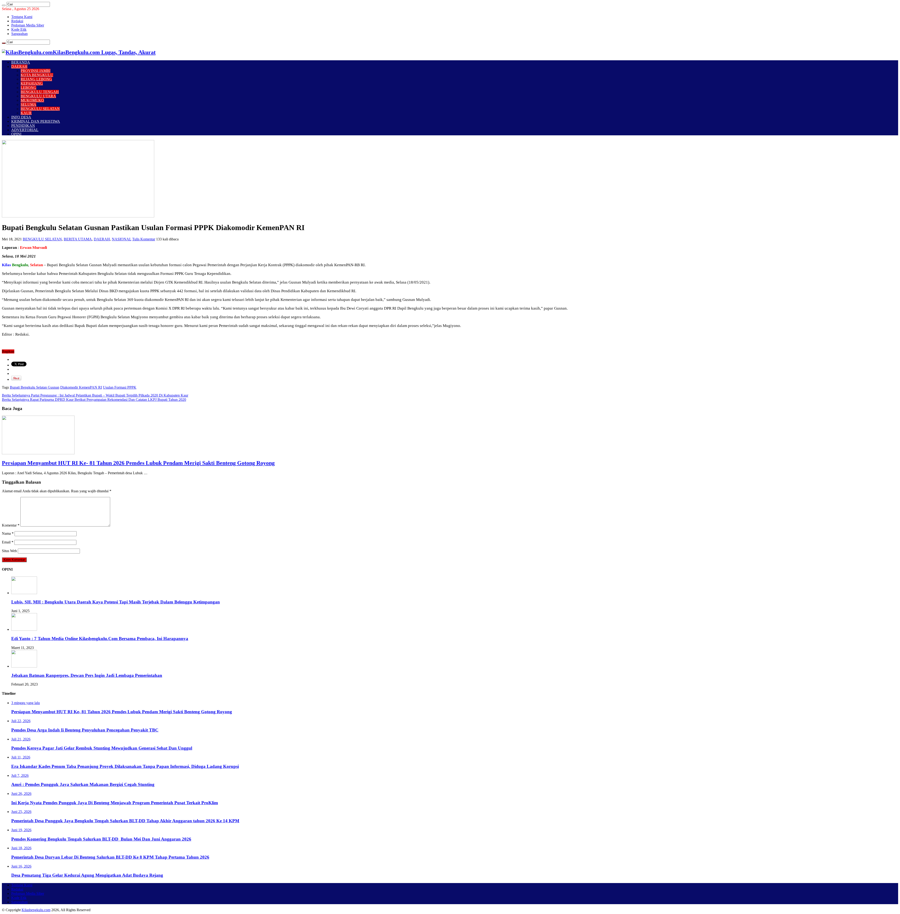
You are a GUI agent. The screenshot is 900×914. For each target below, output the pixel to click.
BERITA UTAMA (78, 239)
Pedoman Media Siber (27, 25)
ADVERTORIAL (24, 130)
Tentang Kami (21, 17)
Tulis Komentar (143, 239)
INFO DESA (21, 117)
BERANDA (20, 62)
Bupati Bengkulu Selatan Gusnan (34, 387)
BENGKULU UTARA (38, 96)
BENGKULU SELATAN (40, 109)
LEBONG (28, 88)
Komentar (10, 525)
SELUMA (28, 104)
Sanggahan (19, 34)
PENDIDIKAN (23, 126)
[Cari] (4, 5)
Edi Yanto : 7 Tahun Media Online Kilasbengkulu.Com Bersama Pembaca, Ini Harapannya (99, 638)
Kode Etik (18, 29)
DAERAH (19, 66)
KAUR (26, 113)
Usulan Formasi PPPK (119, 387)
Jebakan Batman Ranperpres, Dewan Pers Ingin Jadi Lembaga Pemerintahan (86, 675)
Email (7, 542)
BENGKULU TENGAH (40, 92)
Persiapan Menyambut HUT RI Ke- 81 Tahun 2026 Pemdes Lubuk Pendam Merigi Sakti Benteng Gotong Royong (138, 463)
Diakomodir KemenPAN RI (81, 387)
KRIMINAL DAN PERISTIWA (35, 121)
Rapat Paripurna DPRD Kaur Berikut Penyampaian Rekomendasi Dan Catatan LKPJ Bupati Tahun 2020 (94, 400)
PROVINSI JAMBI (35, 71)
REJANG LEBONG (36, 79)
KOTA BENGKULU (37, 75)
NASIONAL (121, 239)
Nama (8, 533)
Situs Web (9, 551)
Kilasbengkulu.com (36, 910)
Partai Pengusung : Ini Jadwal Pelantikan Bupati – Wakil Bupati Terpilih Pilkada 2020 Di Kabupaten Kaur (95, 395)
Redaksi (17, 21)
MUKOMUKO (32, 100)
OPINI (16, 134)
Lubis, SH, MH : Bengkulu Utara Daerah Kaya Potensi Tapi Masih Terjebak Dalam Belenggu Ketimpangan (115, 601)
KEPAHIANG (32, 83)
